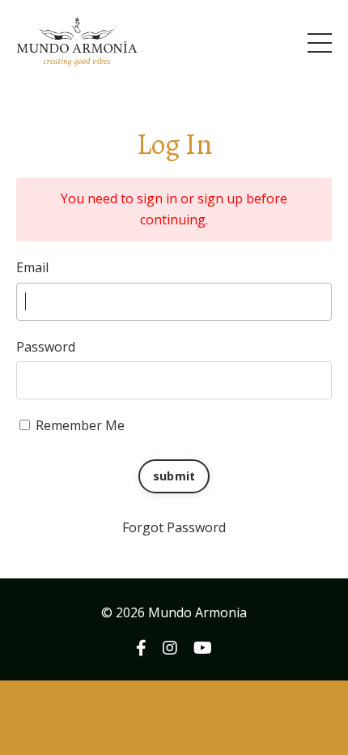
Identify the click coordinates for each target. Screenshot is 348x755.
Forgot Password (174, 527)
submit (174, 476)
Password (45, 347)
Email (32, 267)
